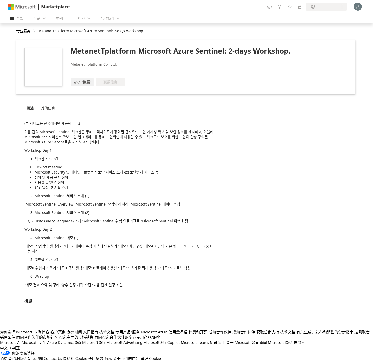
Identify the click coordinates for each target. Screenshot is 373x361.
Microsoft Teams (195, 342)
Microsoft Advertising (124, 342)
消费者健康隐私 (13, 358)
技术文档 (106, 331)
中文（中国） (11, 347)
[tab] (31, 108)
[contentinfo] (35, 31)
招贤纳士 (217, 342)
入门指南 (90, 331)
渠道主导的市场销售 (76, 337)
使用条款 (95, 358)
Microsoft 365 (93, 342)
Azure (52, 342)
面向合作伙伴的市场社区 (37, 337)
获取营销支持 (267, 331)
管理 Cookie (151, 358)
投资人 (299, 342)
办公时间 (74, 331)
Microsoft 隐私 (280, 342)
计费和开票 (198, 331)
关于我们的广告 (126, 358)
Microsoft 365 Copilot (161, 342)
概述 (30, 108)
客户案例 (58, 331)
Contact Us (53, 358)
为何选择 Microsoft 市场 (20, 331)
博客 (45, 331)
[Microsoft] (22, 7)
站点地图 (35, 358)
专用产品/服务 (127, 331)
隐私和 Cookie (75, 358)
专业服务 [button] (23, 30)
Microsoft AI (10, 342)
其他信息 (48, 108)
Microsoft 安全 (34, 342)
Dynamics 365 (69, 342)
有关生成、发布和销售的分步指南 (324, 331)
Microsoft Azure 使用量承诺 (164, 331)
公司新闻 (259, 342)
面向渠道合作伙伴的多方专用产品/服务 (127, 337)
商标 (108, 358)
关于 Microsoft (238, 342)
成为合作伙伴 (220, 331)
